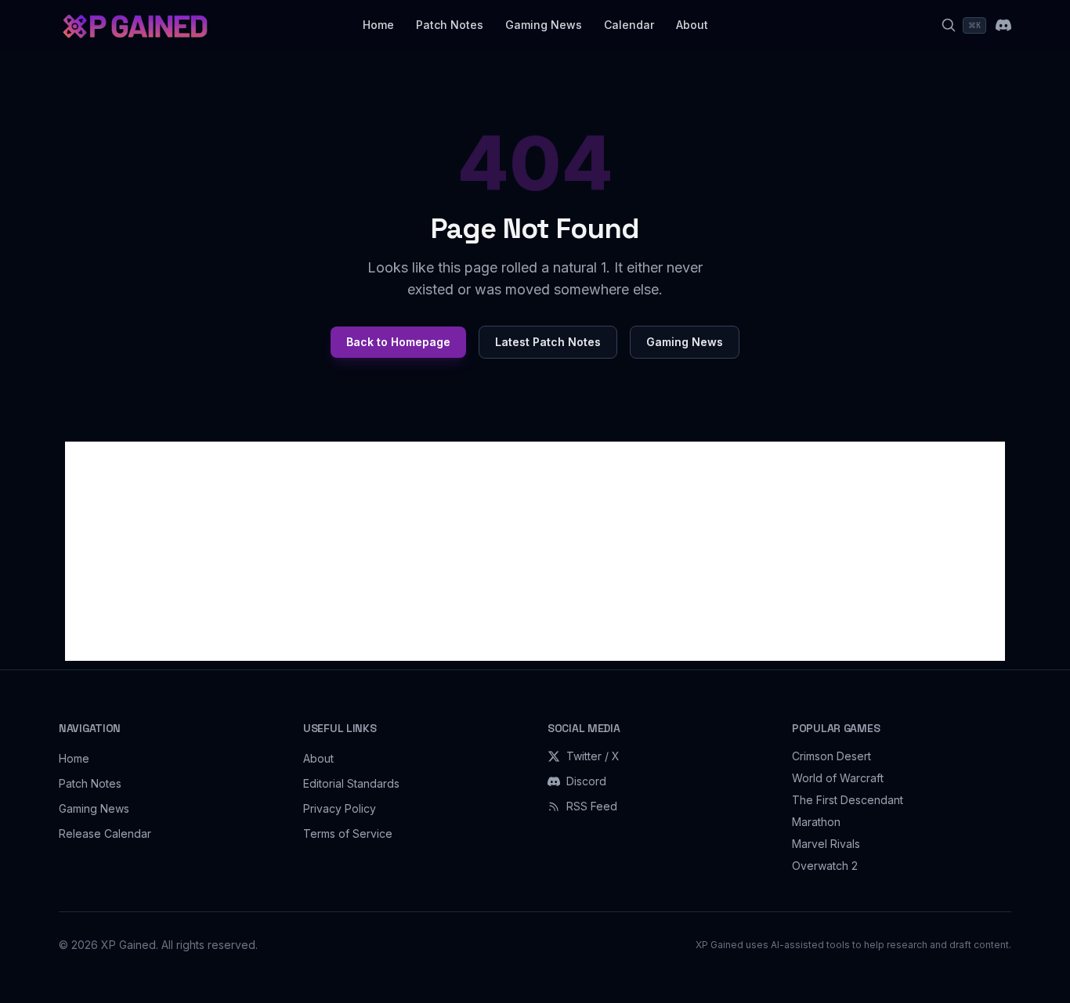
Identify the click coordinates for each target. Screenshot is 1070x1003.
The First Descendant (847, 799)
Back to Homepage (398, 341)
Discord (586, 781)
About (692, 24)
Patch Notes (449, 24)
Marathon (816, 821)
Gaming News (543, 24)
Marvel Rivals (826, 843)
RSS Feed (591, 806)
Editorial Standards (351, 783)
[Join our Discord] (1003, 25)
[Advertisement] (535, 551)
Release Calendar (105, 833)
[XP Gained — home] (134, 25)
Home (378, 24)
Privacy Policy (339, 808)
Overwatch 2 (825, 865)
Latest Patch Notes (548, 341)
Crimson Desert (831, 756)
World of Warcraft (838, 778)
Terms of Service (347, 833)
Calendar (629, 24)
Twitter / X (593, 756)
